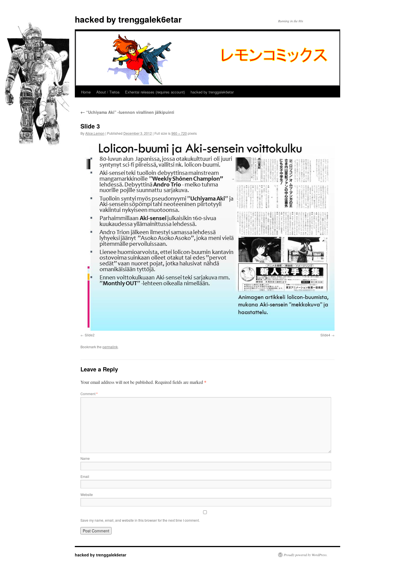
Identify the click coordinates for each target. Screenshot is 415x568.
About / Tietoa (107, 92)
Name (85, 458)
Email (84, 476)
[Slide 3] (207, 235)
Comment (89, 393)
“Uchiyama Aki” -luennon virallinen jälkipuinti (127, 112)
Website (86, 494)
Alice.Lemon (94, 133)
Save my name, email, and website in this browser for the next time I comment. (140, 520)
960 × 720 (179, 133)
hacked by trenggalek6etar (128, 19)
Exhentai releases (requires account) (155, 92)
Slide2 (90, 334)
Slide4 (325, 334)
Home (86, 92)
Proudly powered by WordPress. (305, 554)
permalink (110, 346)
